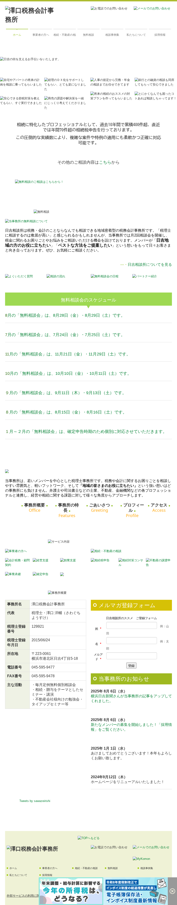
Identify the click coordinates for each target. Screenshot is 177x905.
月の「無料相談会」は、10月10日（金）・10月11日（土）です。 (70, 373)
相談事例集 (112, 34)
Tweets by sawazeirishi (34, 801)
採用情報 (159, 34)
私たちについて (136, 34)
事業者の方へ (40, 34)
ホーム (17, 34)
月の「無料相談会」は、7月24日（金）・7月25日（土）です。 (66, 334)
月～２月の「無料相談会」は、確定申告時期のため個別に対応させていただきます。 (88, 431)
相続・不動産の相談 (64, 34)
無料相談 (88, 34)
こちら (105, 162)
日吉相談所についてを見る (150, 264)
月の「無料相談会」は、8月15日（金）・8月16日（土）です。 (68, 412)
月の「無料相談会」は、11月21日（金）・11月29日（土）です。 (69, 354)
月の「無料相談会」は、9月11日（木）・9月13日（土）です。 (67, 392)
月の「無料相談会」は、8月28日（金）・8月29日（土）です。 (66, 315)
